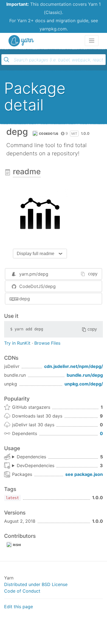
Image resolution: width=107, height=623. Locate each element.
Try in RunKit (17, 343)
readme (27, 171)
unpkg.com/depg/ (83, 384)
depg (24, 298)
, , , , (29, 457)
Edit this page (18, 606)
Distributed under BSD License (35, 584)
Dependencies (31, 456)
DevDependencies (35, 465)
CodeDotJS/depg (37, 286)
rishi (17, 545)
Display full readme (35, 253)
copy (92, 274)
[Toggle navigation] (91, 40)
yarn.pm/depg (33, 274)
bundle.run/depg (85, 375)
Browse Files (47, 343)
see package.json (84, 474)
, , (33, 466)
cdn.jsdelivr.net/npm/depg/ (73, 366)
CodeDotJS (48, 134)
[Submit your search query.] (6, 59)
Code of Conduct (22, 591)
